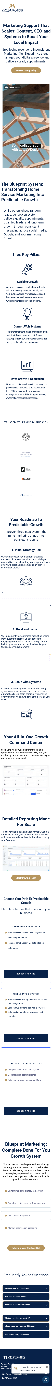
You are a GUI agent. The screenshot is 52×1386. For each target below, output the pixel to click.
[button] (49, 8)
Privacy (4, 1366)
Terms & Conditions (8, 1364)
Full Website (6, 1369)
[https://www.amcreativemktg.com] (12, 8)
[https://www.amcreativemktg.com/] (26, 1357)
